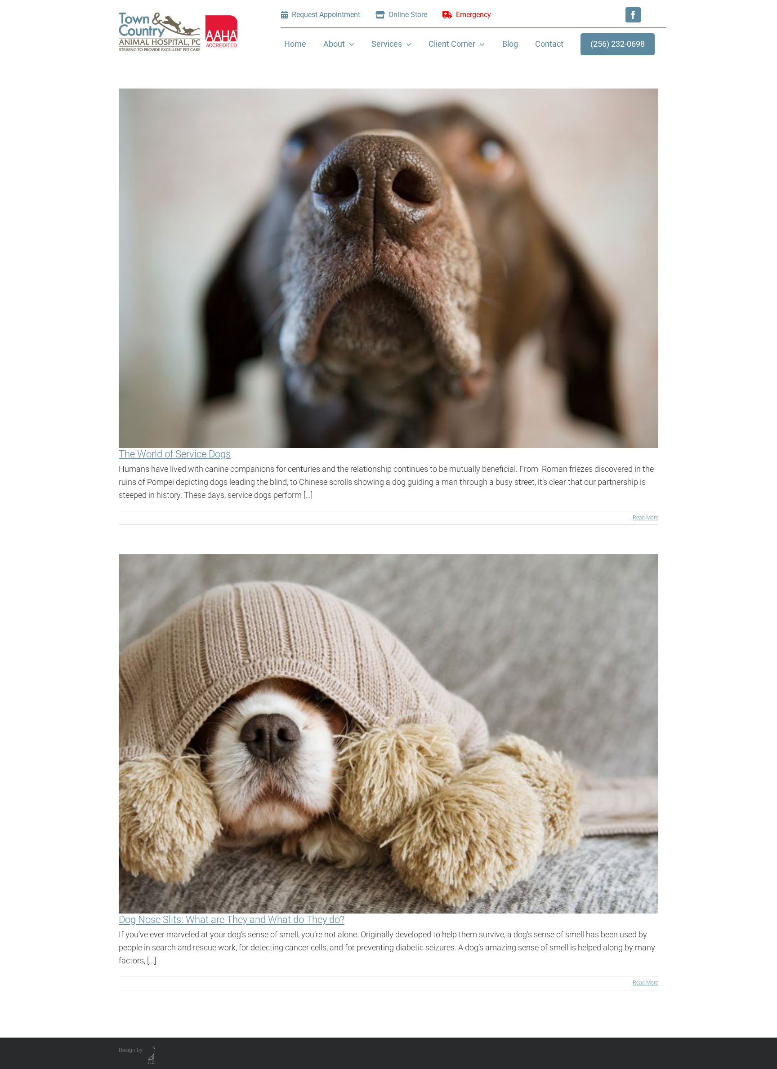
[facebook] (633, 14)
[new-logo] (178, 16)
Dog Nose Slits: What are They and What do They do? (231, 919)
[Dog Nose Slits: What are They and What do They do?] (388, 734)
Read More (645, 518)
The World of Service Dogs (175, 454)
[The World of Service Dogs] (388, 268)
